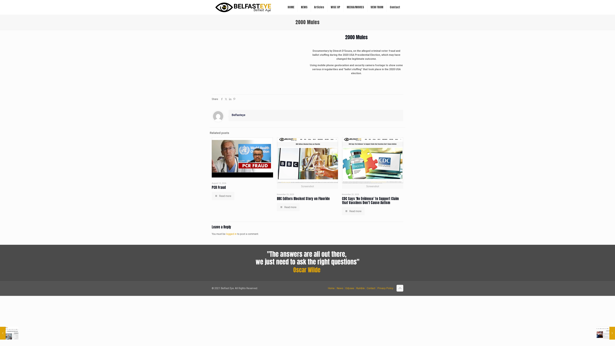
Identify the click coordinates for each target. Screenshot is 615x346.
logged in (231, 233)
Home (331, 288)
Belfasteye (238, 115)
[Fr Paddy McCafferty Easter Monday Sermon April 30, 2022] (9, 333)
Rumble (360, 288)
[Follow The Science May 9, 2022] (606, 333)
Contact (371, 288)
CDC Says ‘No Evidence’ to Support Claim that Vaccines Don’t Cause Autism (370, 200)
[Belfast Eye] (243, 7)
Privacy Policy (385, 288)
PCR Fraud (219, 187)
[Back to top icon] (400, 288)
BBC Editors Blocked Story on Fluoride (303, 198)
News (340, 288)
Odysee (349, 288)
